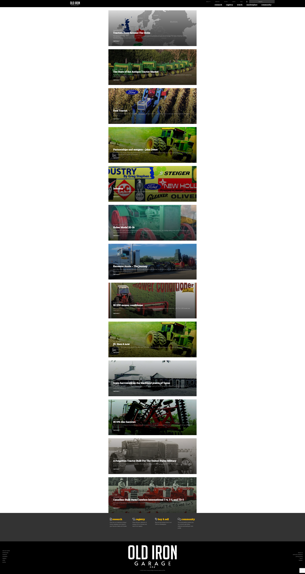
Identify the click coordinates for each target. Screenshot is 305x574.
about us (300, 552)
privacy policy (299, 556)
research (218, 5)
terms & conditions (298, 554)
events (233, 1)
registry (229, 5)
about (207, 1)
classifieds (4, 556)
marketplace (251, 5)
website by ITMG (162, 570)
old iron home (6, 550)
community (266, 5)
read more (116, 41)
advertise (217, 1)
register (301, 560)
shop (241, 1)
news (3, 560)
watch (239, 5)
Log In (301, 558)
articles (226, 1)
